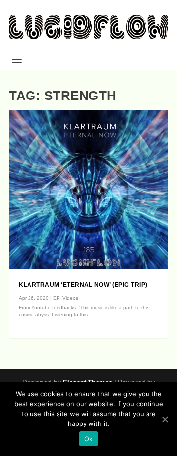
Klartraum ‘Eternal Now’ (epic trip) (83, 284)
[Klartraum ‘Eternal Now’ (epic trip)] (88, 189)
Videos (70, 298)
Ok (88, 439)
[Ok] (165, 419)
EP (56, 298)
